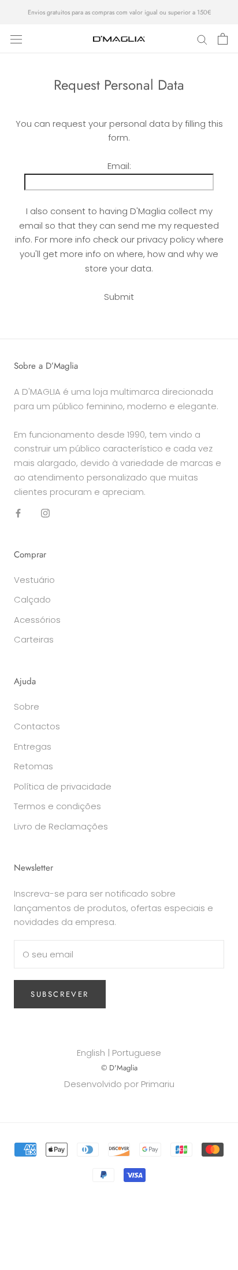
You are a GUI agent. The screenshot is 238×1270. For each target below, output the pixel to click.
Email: (119, 166)
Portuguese (136, 1053)
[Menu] (16, 38)
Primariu (157, 1084)
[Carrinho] (223, 39)
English (91, 1053)
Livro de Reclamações (61, 826)
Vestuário (34, 580)
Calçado (32, 599)
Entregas (32, 746)
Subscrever (60, 994)
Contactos (37, 726)
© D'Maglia (119, 1067)
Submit (119, 297)
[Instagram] (45, 512)
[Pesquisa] (202, 38)
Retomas (33, 766)
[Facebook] (18, 512)
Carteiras (34, 639)
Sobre (26, 706)
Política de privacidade (62, 786)
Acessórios (37, 620)
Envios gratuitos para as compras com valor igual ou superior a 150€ (119, 12)
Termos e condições (57, 806)
